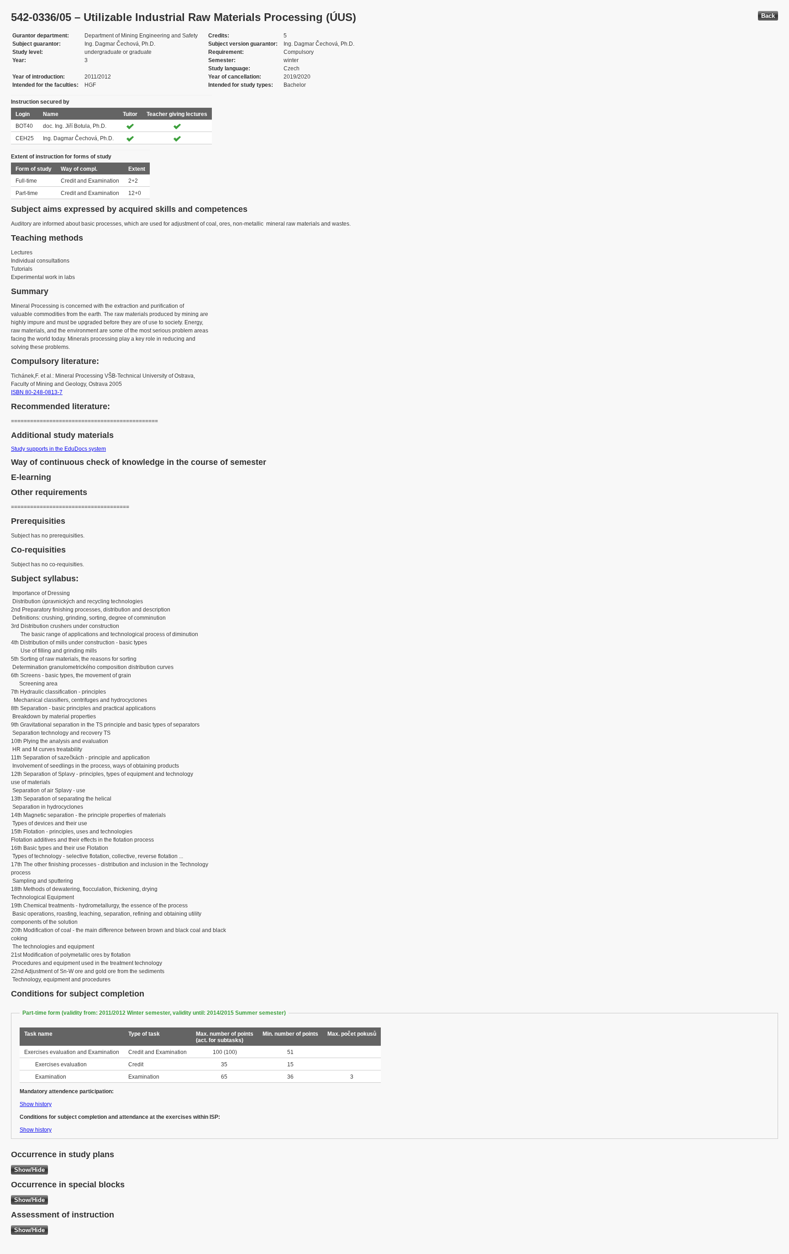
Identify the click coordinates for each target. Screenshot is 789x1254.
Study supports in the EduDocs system (58, 449)
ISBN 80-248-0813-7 (37, 392)
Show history (36, 1104)
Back (768, 15)
